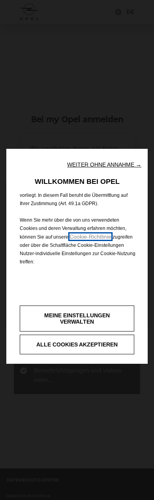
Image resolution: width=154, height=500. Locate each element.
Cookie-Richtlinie (90, 236)
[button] (104, 164)
